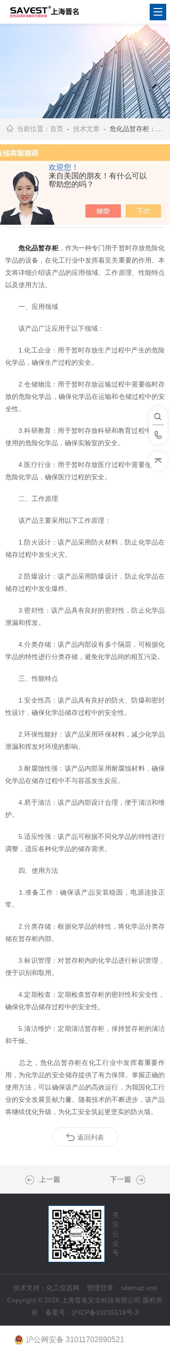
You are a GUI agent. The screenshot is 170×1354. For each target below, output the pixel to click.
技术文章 (86, 128)
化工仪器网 (62, 1288)
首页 (56, 128)
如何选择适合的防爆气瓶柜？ (32, 1180)
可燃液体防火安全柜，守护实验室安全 (138, 1180)
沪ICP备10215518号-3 (105, 1312)
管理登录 (100, 1288)
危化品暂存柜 (38, 248)
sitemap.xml (139, 1288)
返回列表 (90, 1137)
